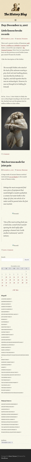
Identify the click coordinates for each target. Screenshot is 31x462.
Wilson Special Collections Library (10, 432)
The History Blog (15, 14)
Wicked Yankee (5, 390)
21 (22, 280)
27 (18, 283)
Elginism (3, 324)
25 (10, 283)
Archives (3, 440)
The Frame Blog (5, 380)
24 (6, 283)
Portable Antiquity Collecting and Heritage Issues (15, 355)
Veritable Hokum (5, 387)
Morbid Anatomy (5, 347)
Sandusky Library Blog (7, 362)
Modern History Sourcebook (8, 417)
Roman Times (4, 359)
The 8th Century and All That (9, 372)
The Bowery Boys (5, 377)
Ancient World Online (7, 406)
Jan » (17, 290)
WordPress (4, 458)
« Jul (14, 290)
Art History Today (6, 317)
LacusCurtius (5, 409)
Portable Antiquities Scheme (9, 422)
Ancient (19, 39)
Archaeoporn (4, 311)
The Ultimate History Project (9, 382)
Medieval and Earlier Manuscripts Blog (11, 342)
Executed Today (5, 327)
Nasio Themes (13, 456)
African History (5, 304)
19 (14, 280)
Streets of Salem (5, 370)
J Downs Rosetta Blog (6, 334)
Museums (24, 170)
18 (10, 280)
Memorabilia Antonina (7, 345)
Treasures (25, 39)
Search (3, 257)
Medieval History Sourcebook (9, 414)
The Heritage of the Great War (9, 424)
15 (26, 277)
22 (26, 280)
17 (6, 280)
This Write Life (5, 385)
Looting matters (5, 339)
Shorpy (3, 367)
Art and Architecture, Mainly (9, 314)
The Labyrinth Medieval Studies (10, 427)
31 (6, 285)
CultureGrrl (4, 322)
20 (18, 280)
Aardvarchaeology (6, 301)
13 (18, 277)
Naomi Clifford (5, 350)
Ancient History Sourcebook (9, 404)
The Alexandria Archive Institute (10, 375)
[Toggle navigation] (15, 20)
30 (2, 285)
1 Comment (6, 154)
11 (10, 277)
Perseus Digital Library (7, 419)
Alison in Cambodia (6, 309)
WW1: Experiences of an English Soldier (11, 392)
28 (22, 283)
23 (2, 283)
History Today (5, 332)
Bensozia (3, 319)
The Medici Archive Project (8, 429)
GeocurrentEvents (6, 329)
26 (14, 283)
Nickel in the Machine (7, 352)
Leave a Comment (8, 250)
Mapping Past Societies (7, 411)
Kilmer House (5, 337)
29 (26, 283)
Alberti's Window (6, 306)
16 (2, 280)
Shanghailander (5, 364)
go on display (13, 177)
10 (6, 277)
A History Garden (5, 299)
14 (22, 277)
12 (14, 277)
